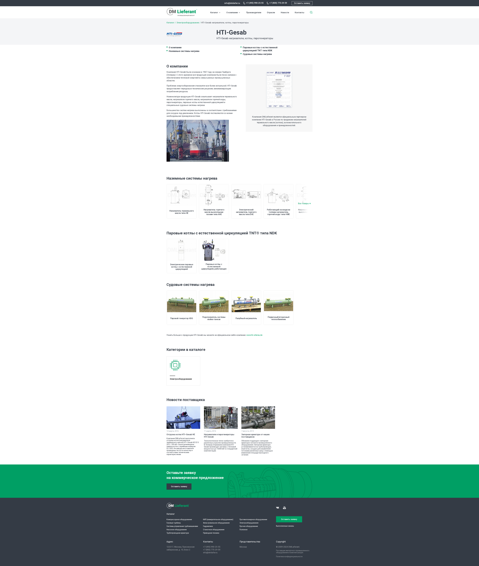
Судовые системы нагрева (257, 54)
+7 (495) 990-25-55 (254, 3)
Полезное (243, 530)
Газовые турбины (174, 523)
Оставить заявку (302, 3)
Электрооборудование (188, 22)
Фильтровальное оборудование (216, 523)
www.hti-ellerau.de (254, 335)
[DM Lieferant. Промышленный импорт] (182, 15)
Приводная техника (211, 533)
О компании (232, 12)
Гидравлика (208, 526)
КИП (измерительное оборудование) (218, 519)
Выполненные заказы (285, 526)
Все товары (303, 203)
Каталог (214, 12)
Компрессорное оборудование (179, 519)
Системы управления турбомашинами (182, 526)
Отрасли (271, 12)
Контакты (299, 12)
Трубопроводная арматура (178, 533)
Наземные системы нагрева (184, 51)
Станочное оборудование (213, 530)
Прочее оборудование (249, 526)
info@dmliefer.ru (232, 3)
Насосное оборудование (177, 530)
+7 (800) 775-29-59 (278, 3)
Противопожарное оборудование (253, 519)
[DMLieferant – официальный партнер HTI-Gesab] (279, 90)
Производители (253, 12)
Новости (285, 12)
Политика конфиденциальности (289, 557)
